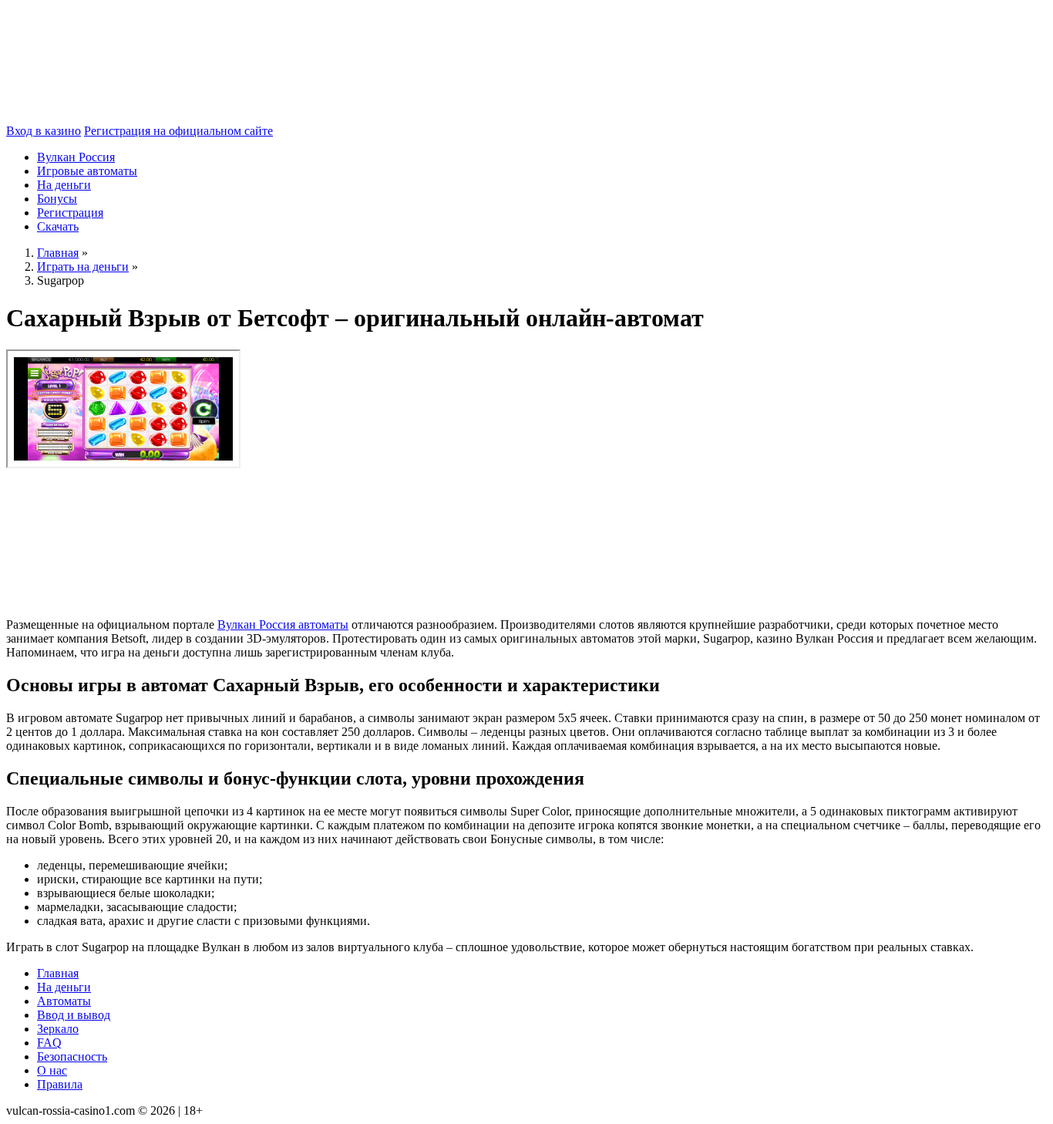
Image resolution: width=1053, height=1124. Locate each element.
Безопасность (72, 1056)
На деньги (64, 184)
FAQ (49, 1042)
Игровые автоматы (87, 170)
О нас (52, 1070)
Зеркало (58, 1028)
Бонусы (57, 198)
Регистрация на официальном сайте (178, 130)
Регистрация (70, 212)
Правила (59, 1084)
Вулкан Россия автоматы (282, 624)
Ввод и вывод (73, 1014)
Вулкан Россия (76, 157)
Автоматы (64, 1001)
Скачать (58, 226)
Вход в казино (43, 130)
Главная (58, 973)
